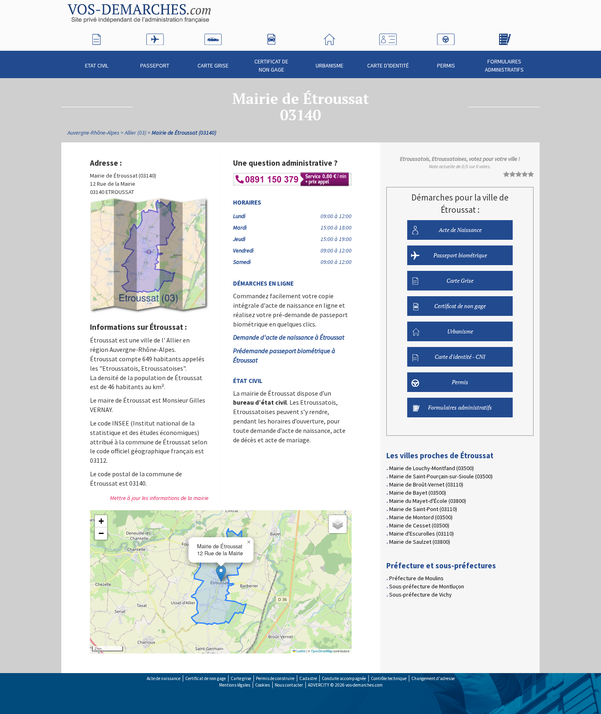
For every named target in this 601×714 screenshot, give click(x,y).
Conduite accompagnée (344, 678)
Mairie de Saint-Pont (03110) (423, 509)
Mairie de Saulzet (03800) (419, 541)
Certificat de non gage (271, 65)
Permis (446, 65)
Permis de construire (275, 678)
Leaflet (300, 651)
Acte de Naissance (460, 230)
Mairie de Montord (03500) (421, 517)
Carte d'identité (388, 65)
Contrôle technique (388, 678)
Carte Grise (213, 65)
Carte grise (241, 678)
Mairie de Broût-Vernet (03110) (426, 484)
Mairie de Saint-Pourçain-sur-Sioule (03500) (441, 476)
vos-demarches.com (364, 685)
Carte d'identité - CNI (460, 356)
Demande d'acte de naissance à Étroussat (288, 337)
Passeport (154, 65)
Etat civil (96, 65)
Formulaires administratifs (504, 65)
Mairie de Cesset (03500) (419, 525)
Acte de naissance (163, 678)
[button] (221, 573)
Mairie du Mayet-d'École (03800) (427, 501)
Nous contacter (289, 685)
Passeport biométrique (460, 255)
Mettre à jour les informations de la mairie (159, 498)
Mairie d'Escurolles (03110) (421, 533)
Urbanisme (329, 65)
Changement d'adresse (433, 678)
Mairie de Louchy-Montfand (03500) (431, 468)
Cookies (262, 685)
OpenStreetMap (321, 651)
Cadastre (308, 678)
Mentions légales (234, 685)
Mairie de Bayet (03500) (417, 492)
